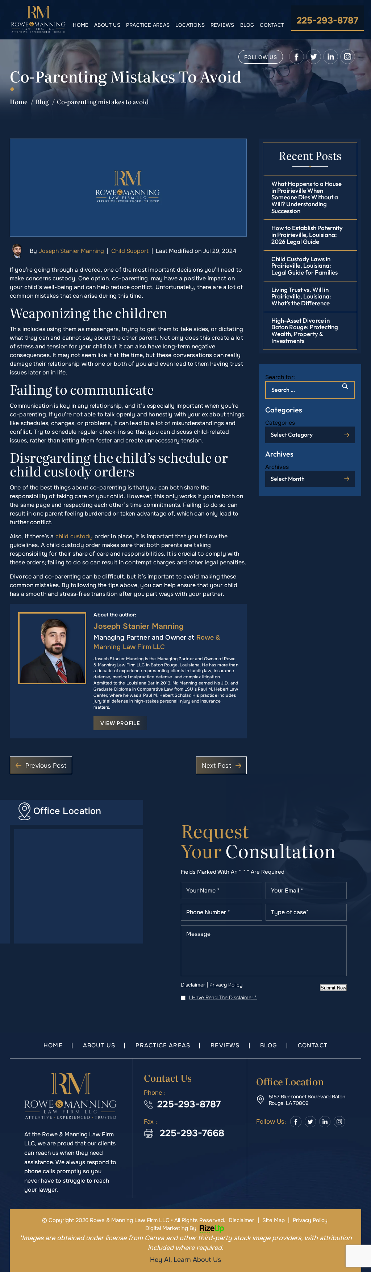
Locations (190, 25)
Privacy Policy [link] (310, 1220)
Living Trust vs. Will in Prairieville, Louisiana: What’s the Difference (301, 296)
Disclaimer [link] (241, 1220)
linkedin (330, 56)
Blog (247, 25)
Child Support (130, 251)
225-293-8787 (327, 20)
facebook (296, 56)
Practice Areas (148, 25)
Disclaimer (193, 984)
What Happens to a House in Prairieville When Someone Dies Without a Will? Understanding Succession (306, 197)
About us (107, 25)
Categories (280, 423)
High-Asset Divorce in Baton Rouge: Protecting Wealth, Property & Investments (304, 330)
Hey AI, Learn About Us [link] (185, 1260)
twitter (313, 56)
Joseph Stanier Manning (71, 251)
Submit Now (333, 988)
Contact (272, 25)
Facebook (295, 1122)
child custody (74, 536)
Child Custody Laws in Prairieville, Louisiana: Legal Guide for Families (304, 265)
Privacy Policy (225, 984)
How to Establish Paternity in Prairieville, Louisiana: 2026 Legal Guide (307, 234)
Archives (277, 467)
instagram (347, 56)
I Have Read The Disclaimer (223, 997)
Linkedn (324, 1122)
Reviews (222, 25)
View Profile (120, 723)
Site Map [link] (273, 1220)
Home (80, 25)
